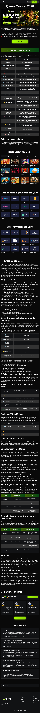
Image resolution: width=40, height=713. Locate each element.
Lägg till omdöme (33, 597)
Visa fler (20, 617)
